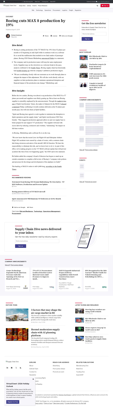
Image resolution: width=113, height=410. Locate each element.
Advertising (56, 365)
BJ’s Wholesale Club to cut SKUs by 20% (98, 57)
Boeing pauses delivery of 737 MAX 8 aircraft (28, 192)
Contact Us (32, 372)
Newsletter (32, 375)
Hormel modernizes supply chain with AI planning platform (45, 332)
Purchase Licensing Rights (37, 378)
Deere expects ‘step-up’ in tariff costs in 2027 (95, 329)
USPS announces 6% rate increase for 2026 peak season (97, 76)
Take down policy (58, 403)
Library (29, 5)
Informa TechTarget (65, 395)
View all (81, 150)
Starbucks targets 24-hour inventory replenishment (97, 66)
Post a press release (91, 150)
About (31, 365)
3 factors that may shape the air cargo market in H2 (46, 311)
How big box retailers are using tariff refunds (95, 310)
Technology (39, 10)
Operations (47, 10)
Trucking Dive (45, 1)
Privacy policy (38, 403)
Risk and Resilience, (27, 211)
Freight (71, 10)
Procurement (56, 10)
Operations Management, (52, 211)
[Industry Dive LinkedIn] (7, 368)
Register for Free (13, 402)
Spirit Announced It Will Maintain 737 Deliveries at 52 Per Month (36, 199)
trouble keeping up (23, 70)
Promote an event (90, 182)
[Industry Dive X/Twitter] (16, 368)
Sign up (106, 5)
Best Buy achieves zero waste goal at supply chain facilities (95, 339)
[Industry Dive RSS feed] (20, 368)
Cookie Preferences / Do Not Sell (75, 403)
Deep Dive (22, 5)
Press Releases (42, 5)
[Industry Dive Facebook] (12, 368)
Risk (33, 10)
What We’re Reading (35, 384)
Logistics (64, 10)
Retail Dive (37, 1)
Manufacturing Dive (28, 1)
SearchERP (52, 1)
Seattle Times (35, 68)
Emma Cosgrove (16, 35)
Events (34, 5)
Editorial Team (33, 369)
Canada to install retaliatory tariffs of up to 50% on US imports (97, 86)
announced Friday (48, 58)
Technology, (38, 211)
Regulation (78, 10)
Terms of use (48, 403)
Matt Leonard (17, 193)
